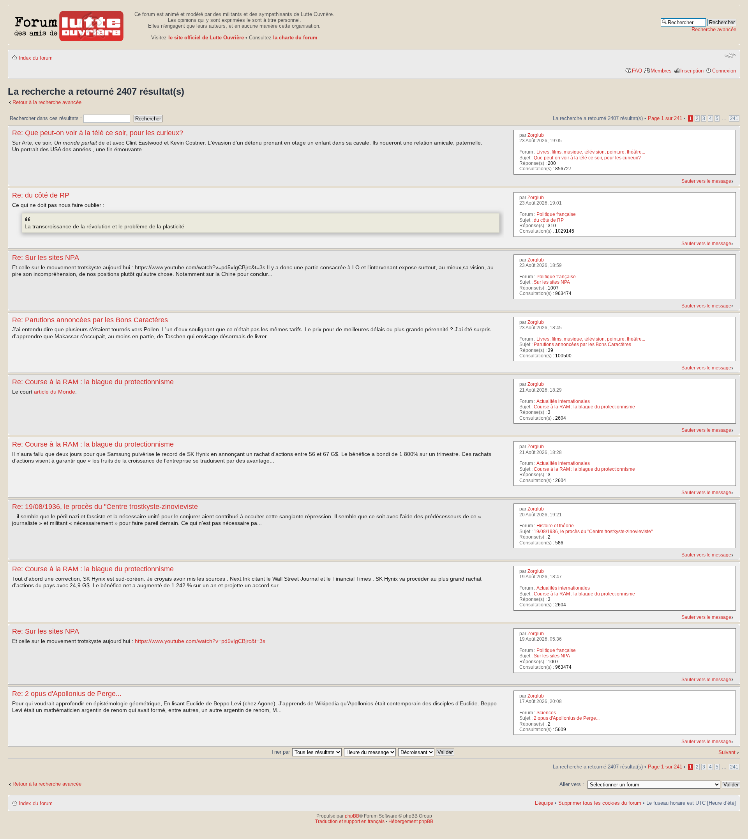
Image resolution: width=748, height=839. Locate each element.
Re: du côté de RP (40, 195)
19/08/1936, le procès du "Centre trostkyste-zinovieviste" (593, 531)
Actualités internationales (563, 401)
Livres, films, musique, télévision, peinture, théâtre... (590, 152)
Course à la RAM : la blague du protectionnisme (584, 407)
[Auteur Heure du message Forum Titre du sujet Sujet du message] (370, 752)
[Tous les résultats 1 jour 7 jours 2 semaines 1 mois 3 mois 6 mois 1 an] (317, 752)
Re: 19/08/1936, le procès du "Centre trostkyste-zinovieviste (105, 506)
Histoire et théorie (555, 525)
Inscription (692, 71)
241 (734, 118)
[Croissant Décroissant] (426, 752)
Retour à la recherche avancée (46, 102)
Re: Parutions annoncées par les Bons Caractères (90, 320)
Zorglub (535, 135)
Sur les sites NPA (552, 282)
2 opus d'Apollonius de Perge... (567, 718)
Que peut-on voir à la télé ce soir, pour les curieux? (587, 158)
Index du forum (36, 58)
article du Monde (54, 392)
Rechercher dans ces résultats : (46, 118)
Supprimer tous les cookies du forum (599, 803)
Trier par (281, 752)
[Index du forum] (69, 25)
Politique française (556, 214)
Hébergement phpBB (410, 821)
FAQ (637, 71)
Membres (661, 71)
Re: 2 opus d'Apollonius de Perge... (67, 694)
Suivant (727, 752)
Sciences (546, 712)
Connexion (724, 71)
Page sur (665, 118)
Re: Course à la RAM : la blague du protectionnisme (93, 382)
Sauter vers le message (706, 181)
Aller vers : (571, 784)
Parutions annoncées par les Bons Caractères (582, 344)
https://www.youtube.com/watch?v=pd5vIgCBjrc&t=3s (200, 641)
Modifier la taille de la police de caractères (730, 55)
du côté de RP (549, 220)
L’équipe (544, 803)
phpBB (352, 816)
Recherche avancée (714, 29)
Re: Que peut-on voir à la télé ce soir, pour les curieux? (97, 133)
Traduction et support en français (350, 821)
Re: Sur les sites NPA (45, 257)
